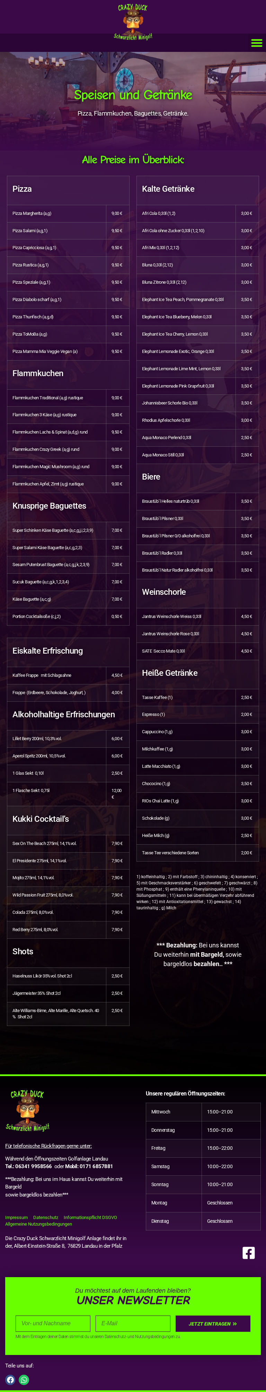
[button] (203, 1166)
